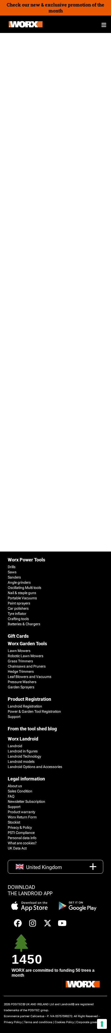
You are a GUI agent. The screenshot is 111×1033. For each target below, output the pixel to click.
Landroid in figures (23, 751)
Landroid (15, 746)
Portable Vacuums (22, 598)
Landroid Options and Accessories (35, 767)
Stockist (14, 822)
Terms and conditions (38, 1022)
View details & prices (23, 406)
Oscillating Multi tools (24, 588)
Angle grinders (19, 582)
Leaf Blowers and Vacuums (29, 677)
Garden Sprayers (21, 687)
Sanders (14, 577)
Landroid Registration (25, 706)
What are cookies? (22, 843)
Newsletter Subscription (26, 801)
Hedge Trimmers (21, 671)
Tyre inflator (17, 613)
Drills (11, 567)
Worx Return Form (22, 817)
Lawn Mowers (19, 651)
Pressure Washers (22, 682)
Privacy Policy (13, 1022)
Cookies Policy (64, 1022)
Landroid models (21, 761)
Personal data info (22, 838)
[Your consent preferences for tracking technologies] (102, 1024)
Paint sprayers (19, 603)
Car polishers (18, 608)
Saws (12, 572)
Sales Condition (20, 791)
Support (14, 717)
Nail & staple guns (22, 593)
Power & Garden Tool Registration (34, 711)
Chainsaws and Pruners (27, 666)
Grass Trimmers (20, 661)
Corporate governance (90, 1022)
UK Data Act (17, 848)
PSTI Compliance (21, 833)
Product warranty (21, 812)
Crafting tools (18, 619)
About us (15, 786)
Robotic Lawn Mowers (25, 656)
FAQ (11, 796)
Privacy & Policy (20, 827)
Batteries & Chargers (24, 624)
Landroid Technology (24, 756)
